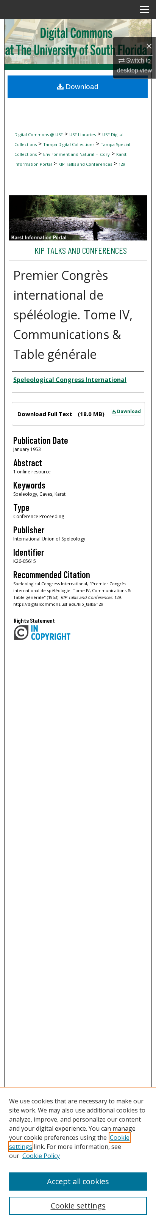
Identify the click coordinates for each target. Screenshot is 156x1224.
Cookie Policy (41, 1156)
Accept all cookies (78, 1181)
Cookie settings (78, 1205)
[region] (78, 1155)
